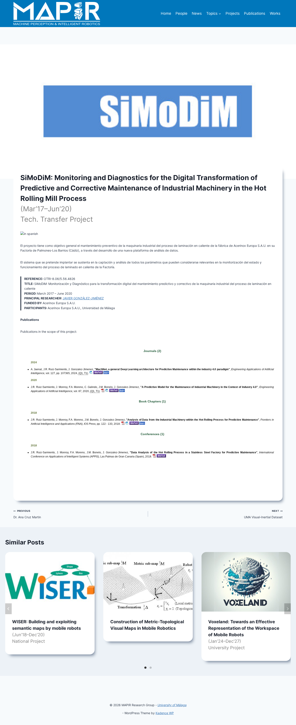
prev (8, 608)
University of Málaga (172, 705)
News (197, 13)
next (287, 608)
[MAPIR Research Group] (56, 13)
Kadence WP (165, 713)
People (181, 13)
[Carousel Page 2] (150, 667)
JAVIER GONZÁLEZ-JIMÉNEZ (83, 298)
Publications (254, 13)
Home (166, 13)
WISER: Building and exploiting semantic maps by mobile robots (46, 631)
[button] (219, 13)
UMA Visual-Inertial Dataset (263, 514)
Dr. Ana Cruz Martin (27, 514)
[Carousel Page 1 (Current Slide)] (145, 667)
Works (275, 13)
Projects (233, 13)
